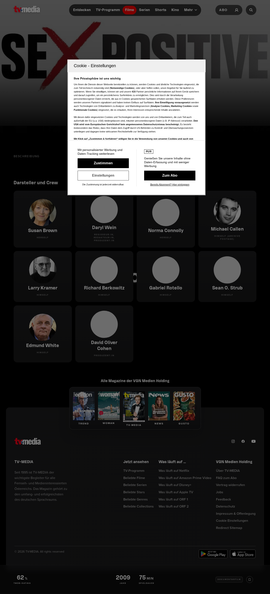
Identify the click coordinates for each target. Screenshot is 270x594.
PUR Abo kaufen (169, 175)
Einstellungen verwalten (103, 175)
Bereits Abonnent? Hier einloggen (169, 184)
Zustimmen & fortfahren (103, 163)
